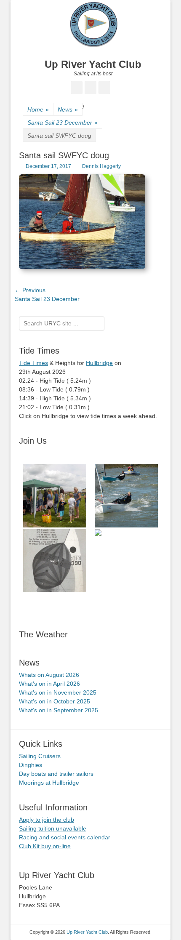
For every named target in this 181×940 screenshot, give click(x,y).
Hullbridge (99, 362)
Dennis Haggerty (101, 166)
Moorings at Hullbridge (49, 782)
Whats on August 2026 (49, 674)
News (68, 109)
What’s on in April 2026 (49, 683)
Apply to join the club (46, 819)
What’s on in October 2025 (54, 701)
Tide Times (33, 362)
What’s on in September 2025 (58, 710)
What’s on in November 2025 (57, 692)
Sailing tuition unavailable (52, 828)
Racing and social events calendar (64, 837)
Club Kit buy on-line (45, 846)
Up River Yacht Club (93, 64)
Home (38, 109)
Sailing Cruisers (40, 756)
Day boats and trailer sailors (56, 773)
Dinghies (30, 765)
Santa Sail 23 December (62, 122)
